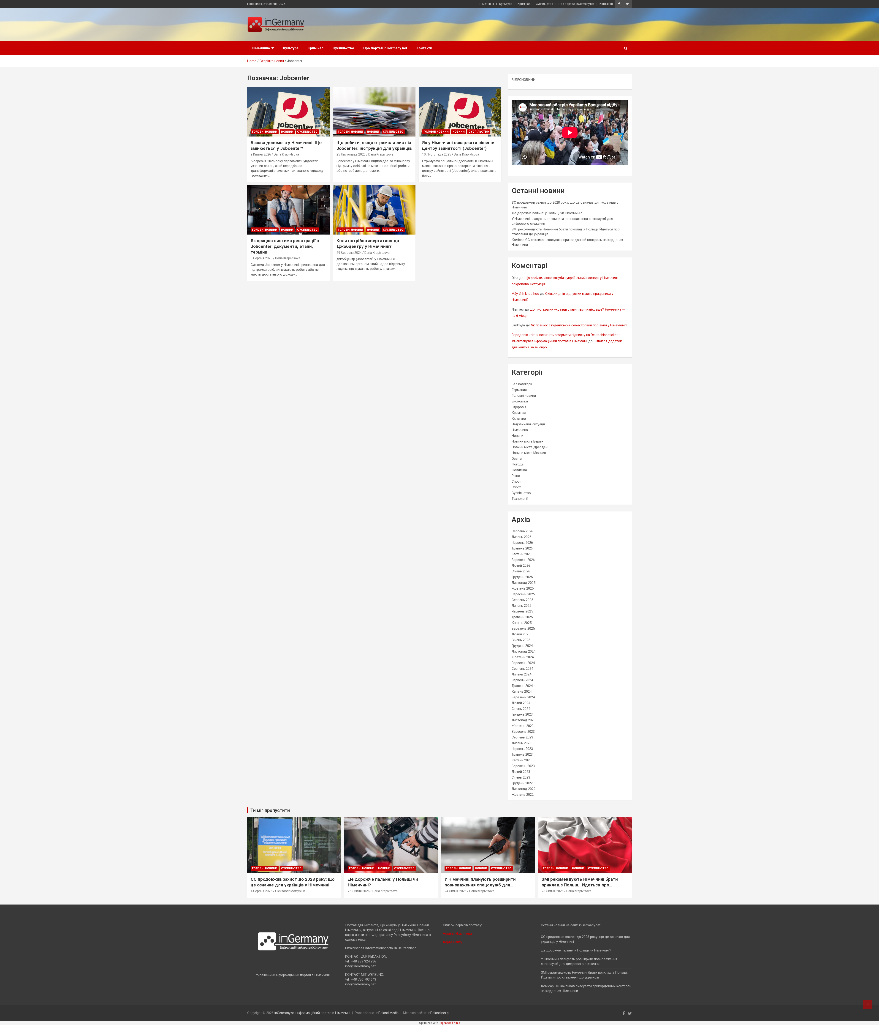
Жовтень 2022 (523, 795)
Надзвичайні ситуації (528, 424)
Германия (519, 390)
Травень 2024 (522, 686)
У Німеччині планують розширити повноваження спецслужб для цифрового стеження (480, 885)
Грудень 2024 (522, 646)
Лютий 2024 (521, 703)
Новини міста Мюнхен (529, 453)
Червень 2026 (522, 543)
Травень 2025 (522, 617)
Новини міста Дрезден (530, 447)
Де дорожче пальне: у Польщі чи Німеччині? (547, 213)
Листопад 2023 (523, 720)
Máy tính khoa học (525, 294)
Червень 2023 (522, 749)
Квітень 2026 (522, 554)
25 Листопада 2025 (351, 154)
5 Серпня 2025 (261, 258)
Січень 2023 (521, 777)
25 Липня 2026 (359, 891)
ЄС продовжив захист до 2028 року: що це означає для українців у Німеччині (292, 882)
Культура (505, 3)
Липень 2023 (521, 743)
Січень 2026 (521, 571)
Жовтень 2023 (523, 726)
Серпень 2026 (522, 531)
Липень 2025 (521, 606)
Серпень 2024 (522, 669)
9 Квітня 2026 (261, 154)
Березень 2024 (523, 697)
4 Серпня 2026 (261, 891)
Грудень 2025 (522, 577)
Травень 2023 (522, 754)
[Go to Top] (867, 1004)
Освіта (517, 458)
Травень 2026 (522, 548)
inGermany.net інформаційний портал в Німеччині (312, 1013)
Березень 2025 (523, 628)
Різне (516, 476)
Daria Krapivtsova (286, 154)
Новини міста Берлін (527, 441)
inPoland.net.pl (438, 1013)
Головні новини (264, 131)
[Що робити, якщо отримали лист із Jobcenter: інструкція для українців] (374, 112)
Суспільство (544, 3)
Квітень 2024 (522, 691)
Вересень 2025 (523, 594)
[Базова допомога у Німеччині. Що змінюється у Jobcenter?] (288, 112)
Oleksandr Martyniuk (290, 891)
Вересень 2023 (523, 732)
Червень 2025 (522, 611)
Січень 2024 (521, 709)
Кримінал (524, 3)
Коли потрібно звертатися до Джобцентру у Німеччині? (367, 243)
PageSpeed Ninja (449, 1023)
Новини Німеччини (457, 934)
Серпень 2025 (522, 600)
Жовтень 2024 (523, 657)
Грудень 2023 (522, 714)
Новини (287, 131)
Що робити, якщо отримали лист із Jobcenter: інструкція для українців (374, 145)
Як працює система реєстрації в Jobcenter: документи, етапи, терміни (285, 246)
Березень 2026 (523, 560)
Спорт (516, 481)
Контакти (606, 3)
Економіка (520, 401)
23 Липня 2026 (553, 891)
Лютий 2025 (521, 634)
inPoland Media (387, 1013)
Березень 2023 (523, 766)
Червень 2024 (522, 680)
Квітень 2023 (522, 760)
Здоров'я (519, 407)
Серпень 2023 (522, 737)
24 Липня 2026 (456, 891)
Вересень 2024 (523, 663)
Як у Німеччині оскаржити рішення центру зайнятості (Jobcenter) (459, 145)
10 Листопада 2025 (436, 154)
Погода (518, 464)
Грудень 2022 (522, 783)
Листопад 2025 (523, 583)
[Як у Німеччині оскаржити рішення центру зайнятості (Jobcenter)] (460, 112)
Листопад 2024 (523, 651)
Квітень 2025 (522, 623)
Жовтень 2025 (523, 588)
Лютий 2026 (521, 565)
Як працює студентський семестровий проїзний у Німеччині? (579, 325)
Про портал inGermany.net (576, 3)
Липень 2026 (521, 537)
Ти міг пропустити (270, 810)
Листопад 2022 (523, 789)
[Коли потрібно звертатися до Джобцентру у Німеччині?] (374, 210)
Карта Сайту (452, 942)
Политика (519, 470)
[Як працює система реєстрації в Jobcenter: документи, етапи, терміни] (288, 210)
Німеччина (487, 3)
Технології (520, 499)
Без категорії (522, 384)
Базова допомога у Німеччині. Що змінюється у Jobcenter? (286, 145)
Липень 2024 (521, 674)
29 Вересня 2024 (349, 252)
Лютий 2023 (521, 772)
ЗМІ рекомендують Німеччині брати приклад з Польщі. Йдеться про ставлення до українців (580, 885)
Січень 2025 (521, 640)
